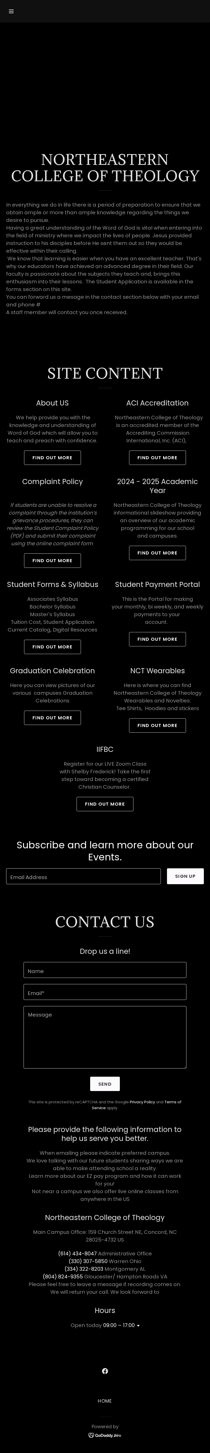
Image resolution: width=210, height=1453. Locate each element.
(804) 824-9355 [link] (63, 1276)
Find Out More (52, 457)
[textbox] (83, 876)
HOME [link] (105, 1401)
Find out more (157, 457)
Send (105, 1084)
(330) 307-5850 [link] (88, 1261)
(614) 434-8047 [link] (77, 1253)
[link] (105, 1371)
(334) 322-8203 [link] (84, 1269)
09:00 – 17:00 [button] (119, 1325)
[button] (28, 11)
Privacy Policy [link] (142, 1102)
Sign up (185, 876)
